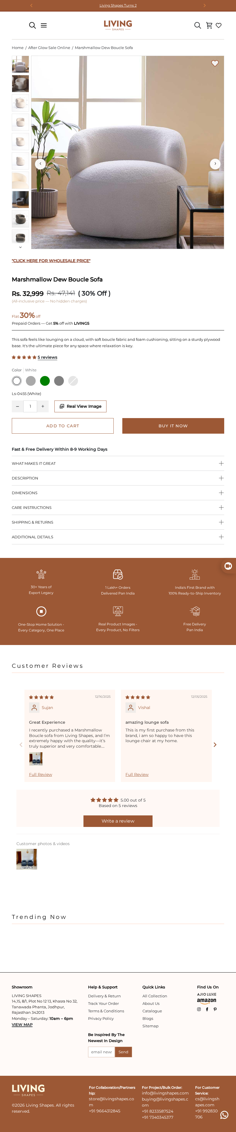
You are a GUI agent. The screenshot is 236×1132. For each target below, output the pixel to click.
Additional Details (32, 537)
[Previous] (32, 5)
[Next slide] (215, 744)
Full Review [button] (40, 774)
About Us (150, 1003)
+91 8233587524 (157, 1111)
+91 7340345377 (157, 1117)
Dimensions (24, 492)
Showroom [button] (22, 987)
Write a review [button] (118, 821)
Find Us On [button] (208, 987)
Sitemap (150, 1026)
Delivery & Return (104, 996)
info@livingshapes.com (165, 1093)
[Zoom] (127, 152)
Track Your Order (103, 1003)
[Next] (204, 5)
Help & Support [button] (102, 987)
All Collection (154, 996)
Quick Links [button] (153, 987)
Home (18, 47)
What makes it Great (34, 463)
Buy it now (173, 425)
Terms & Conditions (106, 1011)
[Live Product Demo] (228, 566)
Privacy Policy (101, 1018)
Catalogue (152, 1011)
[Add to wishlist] (215, 63)
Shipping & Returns (32, 522)
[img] (41, 697)
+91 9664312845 (104, 1111)
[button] (25, 357)
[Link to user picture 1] (36, 759)
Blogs (147, 1018)
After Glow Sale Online (49, 47)
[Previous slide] (21, 744)
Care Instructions (32, 507)
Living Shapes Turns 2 (118, 5)
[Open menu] (43, 25)
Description (25, 478)
